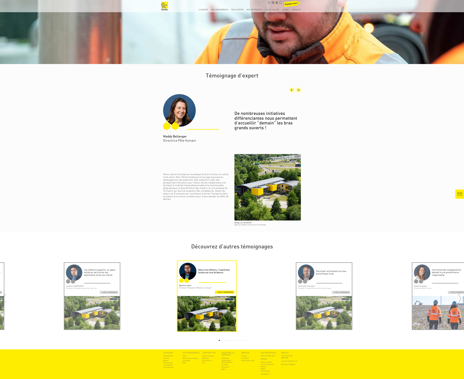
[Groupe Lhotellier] (164, 6)
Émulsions (225, 367)
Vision (185, 356)
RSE (184, 363)
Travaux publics (208, 356)
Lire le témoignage (109, 292)
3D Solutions (206, 360)
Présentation (168, 356)
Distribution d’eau (247, 360)
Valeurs (166, 360)
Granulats (225, 358)
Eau (203, 363)
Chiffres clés (167, 363)
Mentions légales (288, 364)
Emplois (285, 353)
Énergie (244, 356)
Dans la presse (266, 362)
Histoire (166, 358)
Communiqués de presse (267, 365)
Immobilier (245, 358)
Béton (224, 369)
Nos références (254, 10)
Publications (265, 371)
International (168, 365)
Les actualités (272, 10)
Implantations (168, 367)
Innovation (186, 360)
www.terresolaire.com (289, 361)
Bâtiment (205, 358)
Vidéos (263, 369)
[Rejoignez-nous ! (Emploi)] (293, 4)
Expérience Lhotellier (190, 358)
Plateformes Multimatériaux (227, 361)
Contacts (296, 10)
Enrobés (225, 364)
